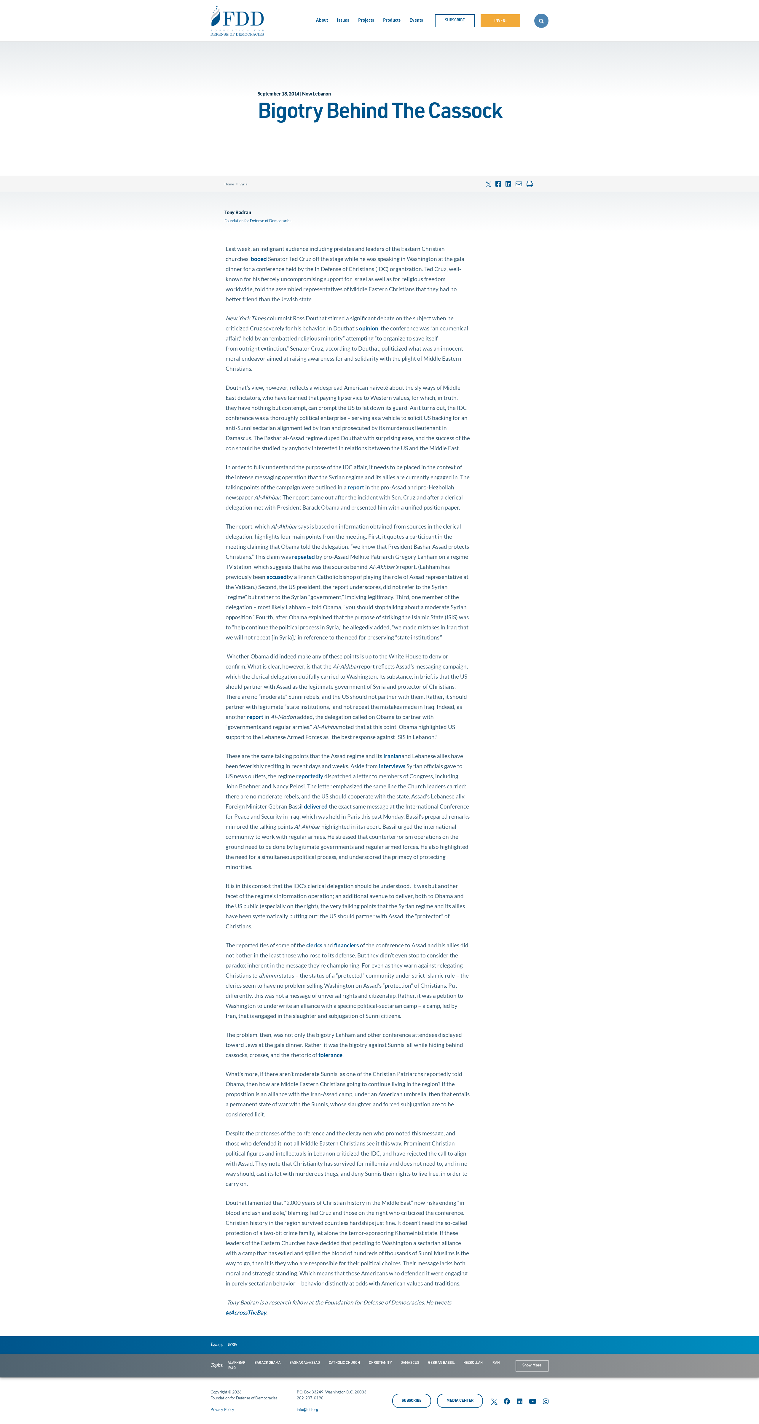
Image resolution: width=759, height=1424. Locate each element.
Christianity (380, 1363)
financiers (346, 945)
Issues (343, 20)
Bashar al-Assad (304, 1363)
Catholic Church (344, 1363)
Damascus (410, 1363)
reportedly (309, 776)
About (322, 20)
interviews (392, 766)
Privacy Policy (222, 1409)
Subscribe (455, 21)
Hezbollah (473, 1363)
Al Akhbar (236, 1363)
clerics (314, 945)
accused (277, 576)
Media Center (460, 1401)
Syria (243, 184)
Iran (496, 1363)
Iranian (392, 755)
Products (392, 20)
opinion (368, 328)
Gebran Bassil (441, 1363)
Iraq (232, 1368)
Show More (531, 1366)
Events (416, 20)
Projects (366, 20)
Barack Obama (267, 1363)
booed (259, 258)
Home (229, 184)
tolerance (330, 1054)
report (356, 487)
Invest (500, 21)
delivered (316, 806)
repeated (303, 556)
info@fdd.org (307, 1409)
